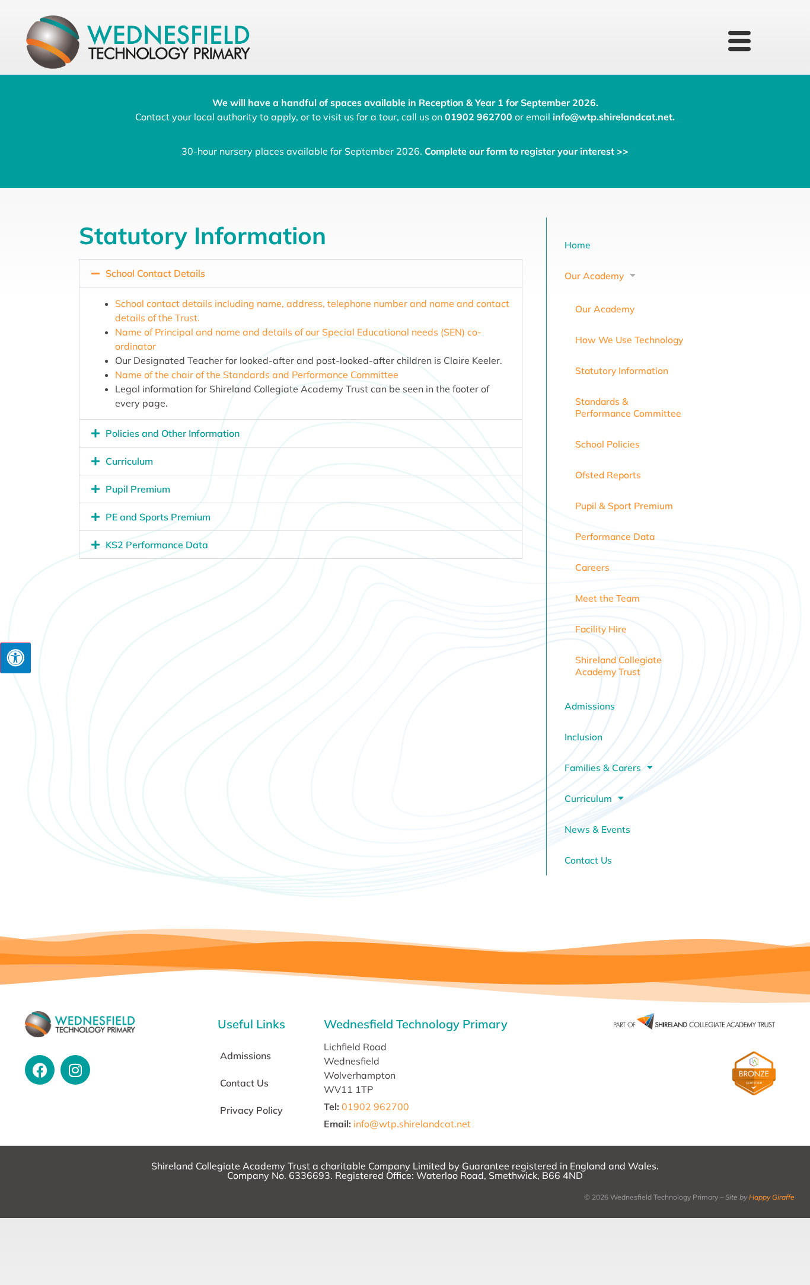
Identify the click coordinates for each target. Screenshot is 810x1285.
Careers (592, 567)
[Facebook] (40, 1070)
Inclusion (583, 737)
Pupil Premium (138, 489)
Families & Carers (603, 767)
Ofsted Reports (608, 475)
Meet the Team (607, 598)
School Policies (607, 444)
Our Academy (594, 276)
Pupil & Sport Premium (624, 506)
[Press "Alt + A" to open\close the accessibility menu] (15, 657)
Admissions (590, 706)
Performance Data (615, 536)
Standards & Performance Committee (628, 407)
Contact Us (588, 860)
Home (578, 245)
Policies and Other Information (173, 433)
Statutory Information (621, 370)
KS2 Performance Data (157, 545)
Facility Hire (601, 629)
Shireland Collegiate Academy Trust (618, 665)
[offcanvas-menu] (739, 42)
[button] (300, 273)
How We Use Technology (629, 340)
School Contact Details (155, 273)
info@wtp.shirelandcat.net (612, 117)
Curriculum (129, 461)
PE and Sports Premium (158, 517)
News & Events (597, 829)
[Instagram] (75, 1070)
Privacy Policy (251, 1110)
